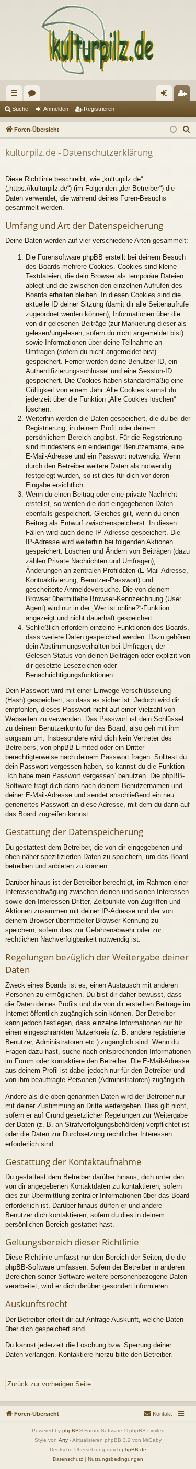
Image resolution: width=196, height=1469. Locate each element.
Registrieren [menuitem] (184, 95)
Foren (34, 95)
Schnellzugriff (16, 95)
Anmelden (55, 108)
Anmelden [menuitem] (166, 95)
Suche (20, 108)
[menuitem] (186, 129)
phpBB (70, 1430)
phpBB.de (134, 1449)
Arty (63, 1440)
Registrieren (99, 108)
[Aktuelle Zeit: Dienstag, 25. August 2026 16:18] (173, 130)
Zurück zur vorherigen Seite (49, 1384)
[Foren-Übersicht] (98, 40)
